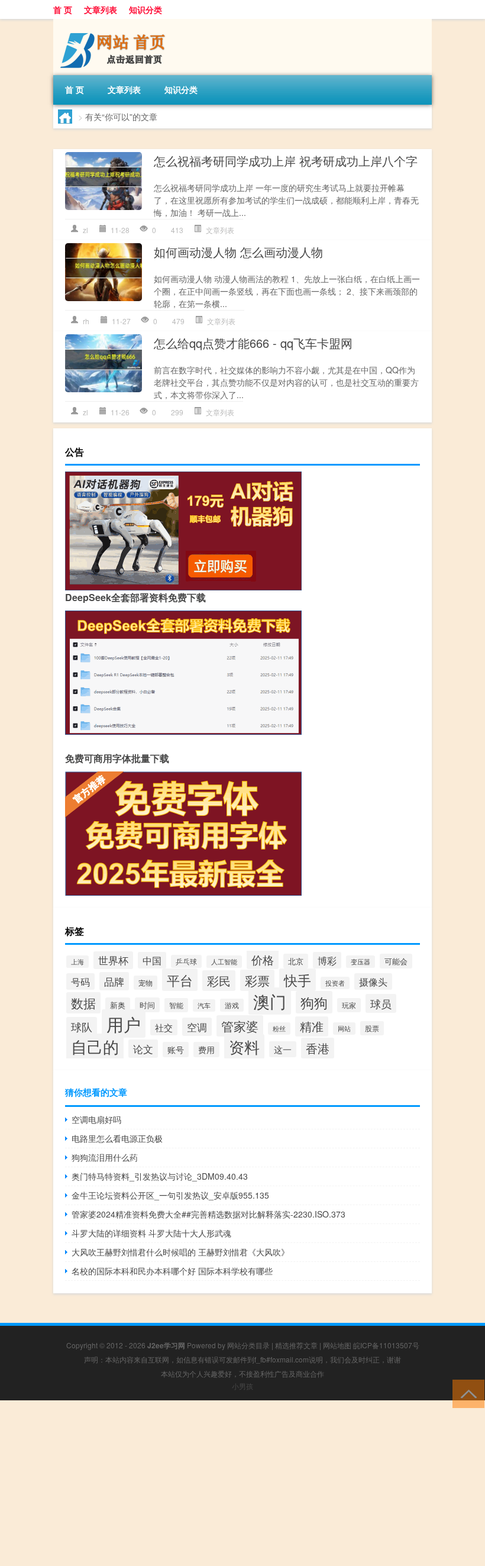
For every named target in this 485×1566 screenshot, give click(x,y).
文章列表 (100, 9)
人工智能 (224, 961)
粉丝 (279, 1028)
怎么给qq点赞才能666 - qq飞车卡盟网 (253, 342)
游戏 (232, 1005)
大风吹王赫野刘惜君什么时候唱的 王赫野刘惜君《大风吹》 (180, 1252)
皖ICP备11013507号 (386, 1345)
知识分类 (145, 9)
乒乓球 (186, 961)
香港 (317, 1048)
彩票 (257, 980)
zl (85, 230)
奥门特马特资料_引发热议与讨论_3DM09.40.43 (160, 1176)
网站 (344, 1028)
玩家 (349, 1005)
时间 (147, 1004)
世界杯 (113, 960)
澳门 (269, 1001)
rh (86, 321)
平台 (180, 979)
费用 (206, 1049)
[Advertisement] (242, 1483)
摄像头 (373, 981)
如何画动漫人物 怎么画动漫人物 (238, 251)
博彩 (327, 960)
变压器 (360, 961)
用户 (123, 1023)
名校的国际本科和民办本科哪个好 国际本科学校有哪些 (172, 1271)
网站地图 (337, 1345)
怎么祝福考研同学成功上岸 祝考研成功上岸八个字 (286, 160)
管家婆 (239, 1026)
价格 (262, 959)
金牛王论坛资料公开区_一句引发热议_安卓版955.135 (170, 1195)
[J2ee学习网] (115, 23)
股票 (372, 1028)
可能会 (396, 961)
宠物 (145, 982)
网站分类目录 (248, 1345)
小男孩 (242, 1386)
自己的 (95, 1046)
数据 (83, 1003)
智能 (176, 1005)
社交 (164, 1027)
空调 (197, 1026)
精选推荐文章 (296, 1345)
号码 (80, 981)
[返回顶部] (465, 1393)
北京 (295, 961)
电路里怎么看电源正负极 (117, 1138)
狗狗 (314, 1002)
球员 (381, 1003)
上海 (77, 961)
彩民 (219, 980)
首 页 (62, 9)
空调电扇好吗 (96, 1119)
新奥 (117, 1004)
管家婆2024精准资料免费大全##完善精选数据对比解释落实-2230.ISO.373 (208, 1214)
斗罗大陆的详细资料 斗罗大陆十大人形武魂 (151, 1233)
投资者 (335, 983)
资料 (244, 1046)
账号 (175, 1049)
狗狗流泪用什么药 (105, 1157)
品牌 (114, 981)
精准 (312, 1026)
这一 (283, 1049)
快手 (297, 979)
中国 (152, 960)
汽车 (204, 1005)
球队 (81, 1026)
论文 (143, 1048)
